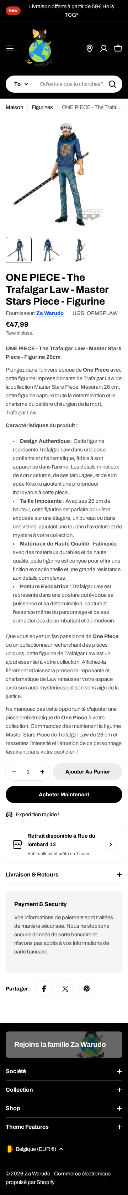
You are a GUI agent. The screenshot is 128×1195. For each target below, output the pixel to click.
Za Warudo (50, 313)
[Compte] (104, 48)
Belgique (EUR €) (36, 1149)
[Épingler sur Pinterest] (86, 988)
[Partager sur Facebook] (44, 988)
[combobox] (64, 84)
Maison (14, 107)
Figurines (42, 107)
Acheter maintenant (64, 794)
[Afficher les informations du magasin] (110, 844)
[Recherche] (112, 84)
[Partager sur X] (65, 988)
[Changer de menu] (10, 48)
